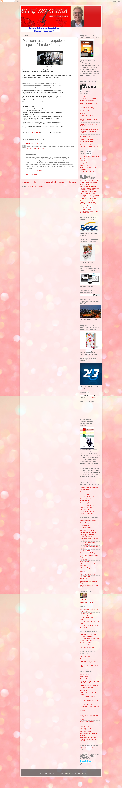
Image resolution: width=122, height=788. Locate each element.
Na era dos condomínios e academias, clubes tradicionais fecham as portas (89, 108)
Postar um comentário (31, 174)
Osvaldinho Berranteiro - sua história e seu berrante (88, 512)
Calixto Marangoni (85, 523)
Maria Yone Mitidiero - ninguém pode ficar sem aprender (89, 716)
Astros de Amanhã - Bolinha (88, 520)
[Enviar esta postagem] (50, 132)
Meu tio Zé (83, 719)
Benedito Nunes (85, 679)
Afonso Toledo (84, 674)
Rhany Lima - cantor (86, 576)
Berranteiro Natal (85, 489)
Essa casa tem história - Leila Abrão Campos (88, 125)
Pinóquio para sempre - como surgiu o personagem (88, 114)
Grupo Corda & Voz (86, 550)
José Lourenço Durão (86, 704)
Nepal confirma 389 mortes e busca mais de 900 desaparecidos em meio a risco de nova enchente (89, 210)
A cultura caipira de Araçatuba (89, 487)
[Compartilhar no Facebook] (58, 132)
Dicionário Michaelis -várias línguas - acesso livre (88, 662)
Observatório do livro (86, 645)
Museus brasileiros (85, 642)
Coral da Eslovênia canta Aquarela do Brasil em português (89, 145)
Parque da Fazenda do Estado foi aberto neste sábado (89, 140)
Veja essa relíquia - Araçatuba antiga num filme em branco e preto (89, 617)
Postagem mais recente (32, 182)
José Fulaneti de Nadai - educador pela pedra (87, 697)
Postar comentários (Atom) (35, 186)
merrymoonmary (68, 773)
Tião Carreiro (84, 579)
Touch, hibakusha (85, 136)
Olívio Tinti (83, 572)
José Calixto (83, 559)
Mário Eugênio (84, 561)
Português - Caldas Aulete (88, 647)
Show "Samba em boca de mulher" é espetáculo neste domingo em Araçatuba (88, 98)
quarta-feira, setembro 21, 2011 (35, 148)
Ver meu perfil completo (87, 602)
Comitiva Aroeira (85, 494)
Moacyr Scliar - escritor (87, 721)
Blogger (84, 773)
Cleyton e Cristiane (85, 527)
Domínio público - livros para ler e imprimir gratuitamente (89, 639)
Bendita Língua (84, 160)
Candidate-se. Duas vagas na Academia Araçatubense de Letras (89, 131)
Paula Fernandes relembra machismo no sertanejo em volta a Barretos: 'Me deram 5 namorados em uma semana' (89, 189)
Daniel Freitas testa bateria (88, 532)
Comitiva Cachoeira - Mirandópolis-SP (86, 499)
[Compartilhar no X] (57, 132)
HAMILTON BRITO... (32, 143)
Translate (93, 397)
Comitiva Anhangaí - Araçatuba (89, 492)
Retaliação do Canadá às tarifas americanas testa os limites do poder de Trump (89, 182)
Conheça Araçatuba (86, 613)
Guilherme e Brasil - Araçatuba (89, 553)
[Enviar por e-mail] (53, 132)
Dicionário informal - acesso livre (89, 659)
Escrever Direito (85, 165)
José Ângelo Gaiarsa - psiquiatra (89, 706)
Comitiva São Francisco (87, 505)
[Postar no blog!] (55, 132)
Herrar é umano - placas (87, 171)
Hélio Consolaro (87, 600)
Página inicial (50, 182)
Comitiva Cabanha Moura (87, 496)
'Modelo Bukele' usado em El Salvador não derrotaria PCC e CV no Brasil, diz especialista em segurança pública (90, 203)
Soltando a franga (85, 726)
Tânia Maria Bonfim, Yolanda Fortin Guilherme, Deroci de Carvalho (88, 739)
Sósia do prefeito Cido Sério (88, 103)
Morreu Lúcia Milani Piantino (88, 724)
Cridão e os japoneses (86, 687)
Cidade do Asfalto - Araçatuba (89, 685)
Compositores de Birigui (87, 530)
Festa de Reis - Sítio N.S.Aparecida (86, 508)
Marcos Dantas (84, 713)
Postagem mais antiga (66, 182)
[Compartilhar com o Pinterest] (60, 132)
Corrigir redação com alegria (88, 163)
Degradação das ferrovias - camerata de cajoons (88, 535)
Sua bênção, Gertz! (85, 728)
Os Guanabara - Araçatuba (88, 574)
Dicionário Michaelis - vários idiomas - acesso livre (88, 635)
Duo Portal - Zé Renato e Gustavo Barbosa (87, 543)
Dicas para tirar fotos (86, 656)
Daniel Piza (83, 690)
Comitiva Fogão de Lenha (87, 503)
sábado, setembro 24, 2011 (34, 171)
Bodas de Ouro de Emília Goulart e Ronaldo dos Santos (90, 682)
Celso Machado (84, 525)
